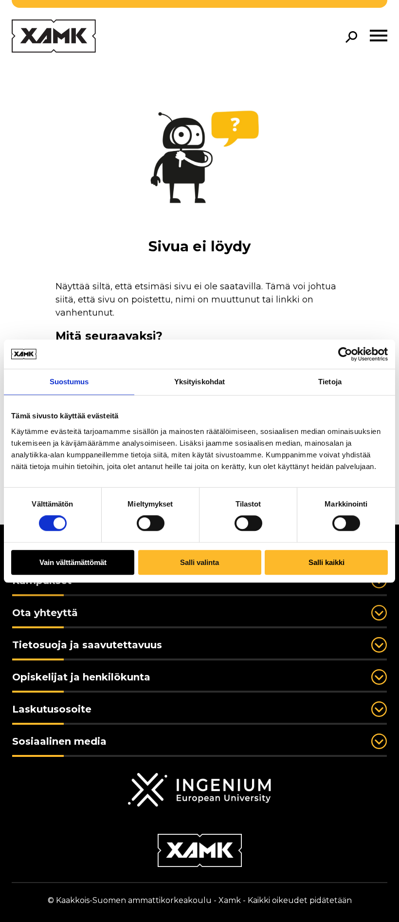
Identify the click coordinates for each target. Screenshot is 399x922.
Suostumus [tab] (69, 381)
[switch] (150, 523)
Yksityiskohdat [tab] (199, 381)
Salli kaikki (326, 562)
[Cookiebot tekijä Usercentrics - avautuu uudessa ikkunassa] (345, 354)
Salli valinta (199, 562)
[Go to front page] (54, 36)
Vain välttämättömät (73, 562)
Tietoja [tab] (330, 381)
